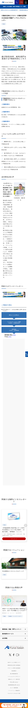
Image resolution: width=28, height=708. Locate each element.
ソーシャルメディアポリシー (14, 676)
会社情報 (4, 638)
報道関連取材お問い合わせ (14, 684)
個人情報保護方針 (14, 673)
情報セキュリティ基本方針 (14, 679)
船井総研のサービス (8, 633)
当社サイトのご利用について (14, 662)
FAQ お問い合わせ (14, 682)
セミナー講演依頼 (14, 687)
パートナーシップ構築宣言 (14, 690)
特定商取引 (14, 670)
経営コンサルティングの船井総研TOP (9, 10)
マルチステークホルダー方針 (14, 693)
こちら (14, 334)
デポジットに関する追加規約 (14, 668)
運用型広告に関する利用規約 (14, 665)
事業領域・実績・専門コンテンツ (11, 629)
